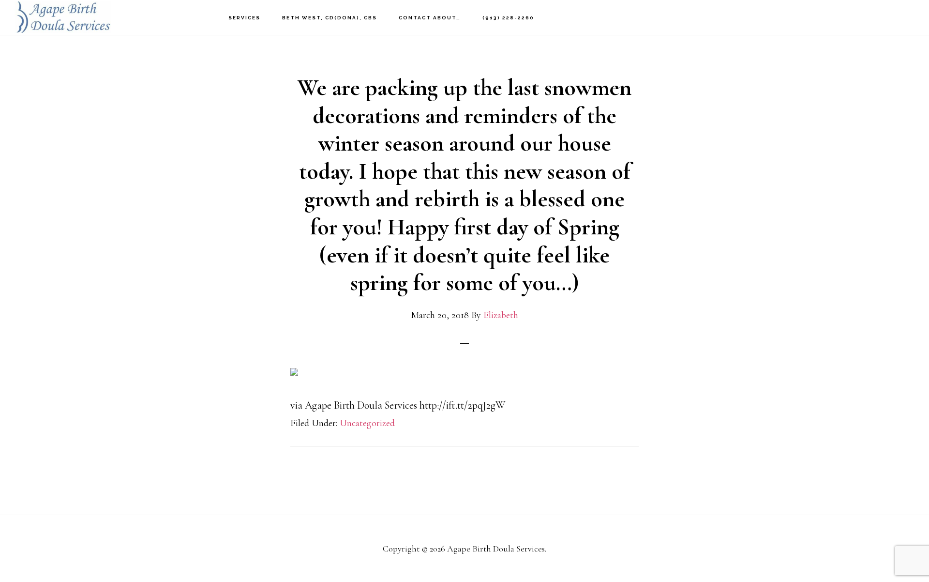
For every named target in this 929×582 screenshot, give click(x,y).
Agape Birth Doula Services (63, 17)
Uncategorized (367, 423)
